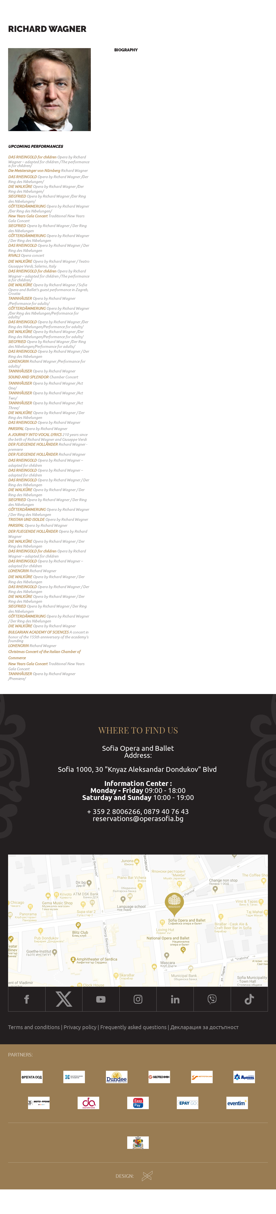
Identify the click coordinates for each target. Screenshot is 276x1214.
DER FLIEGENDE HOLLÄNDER (33, 444)
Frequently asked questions (133, 1027)
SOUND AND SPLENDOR (28, 377)
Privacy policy (80, 1027)
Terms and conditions (34, 1027)
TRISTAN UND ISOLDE (26, 519)
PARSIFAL (16, 428)
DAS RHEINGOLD (22, 177)
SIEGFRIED (17, 196)
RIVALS (14, 255)
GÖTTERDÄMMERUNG (27, 206)
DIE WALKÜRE (20, 186)
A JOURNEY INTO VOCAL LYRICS (34, 434)
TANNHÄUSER (20, 298)
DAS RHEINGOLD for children (32, 157)
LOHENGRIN (18, 361)
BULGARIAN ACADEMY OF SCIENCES (38, 632)
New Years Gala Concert (27, 216)
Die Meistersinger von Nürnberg (34, 170)
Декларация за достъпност (204, 1027)
